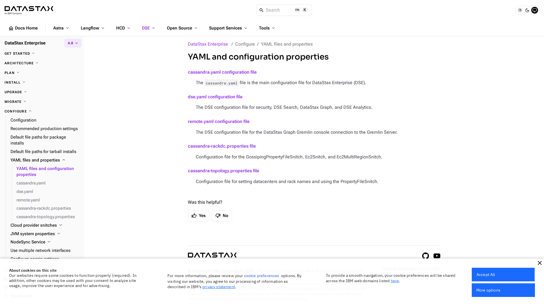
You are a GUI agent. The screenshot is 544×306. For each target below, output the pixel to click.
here (395, 280)
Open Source (182, 28)
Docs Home (23, 28)
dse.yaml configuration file (215, 96)
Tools (267, 28)
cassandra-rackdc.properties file (222, 146)
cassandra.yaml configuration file (222, 72)
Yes (199, 215)
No (221, 215)
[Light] (520, 10)
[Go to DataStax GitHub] (425, 255)
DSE (149, 28)
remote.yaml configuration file (219, 121)
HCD (123, 28)
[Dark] (527, 10)
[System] (534, 10)
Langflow (93, 28)
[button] (540, 263)
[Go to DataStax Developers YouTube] (437, 255)
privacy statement (218, 286)
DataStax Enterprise (208, 44)
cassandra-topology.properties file (223, 170)
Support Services (228, 28)
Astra (61, 28)
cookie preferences (261, 275)
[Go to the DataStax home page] (212, 256)
